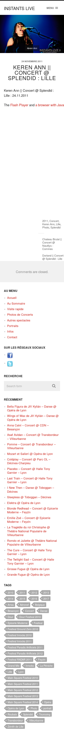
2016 (34, 598)
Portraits (12, 326)
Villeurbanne (36, 720)
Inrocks (30, 665)
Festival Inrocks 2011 (20, 641)
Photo (45, 227)
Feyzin (42, 659)
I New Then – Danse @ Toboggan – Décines (30, 489)
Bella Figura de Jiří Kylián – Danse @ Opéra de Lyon (31, 408)
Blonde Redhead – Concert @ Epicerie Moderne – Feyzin (32, 510)
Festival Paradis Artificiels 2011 (25, 647)
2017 (46, 598)
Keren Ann (48, 224)
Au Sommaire (16, 303)
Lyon (21, 671)
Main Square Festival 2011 (23, 684)
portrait (47, 708)
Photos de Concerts (20, 314)
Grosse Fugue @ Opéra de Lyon (28, 569)
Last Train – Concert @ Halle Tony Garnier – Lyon (29, 480)
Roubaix (12, 714)
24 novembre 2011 (32, 61)
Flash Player (19, 104)
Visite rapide (15, 309)
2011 (45, 221)
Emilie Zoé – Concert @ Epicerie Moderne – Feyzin (28, 520)
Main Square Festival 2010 (23, 678)
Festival (38, 623)
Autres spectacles (18, 320)
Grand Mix (13, 665)
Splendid (55, 227)
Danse (43, 611)
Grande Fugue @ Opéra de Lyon (28, 574)
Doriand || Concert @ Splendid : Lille (52, 257)
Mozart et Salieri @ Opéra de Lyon (30, 453)
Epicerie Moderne (18, 623)
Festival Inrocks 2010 (20, 635)
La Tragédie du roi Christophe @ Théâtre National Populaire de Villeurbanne (28, 531)
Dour (10, 617)
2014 (10, 598)
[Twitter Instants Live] (10, 365)
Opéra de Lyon (16, 708)
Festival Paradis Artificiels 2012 (25, 653)
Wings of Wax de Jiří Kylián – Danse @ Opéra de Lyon (33, 418)
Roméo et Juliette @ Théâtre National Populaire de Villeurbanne (32, 542)
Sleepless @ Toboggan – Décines (29, 497)
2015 (22, 598)
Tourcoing (44, 714)
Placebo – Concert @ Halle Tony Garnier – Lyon (28, 471)
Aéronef (24, 604)
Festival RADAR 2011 (20, 659)
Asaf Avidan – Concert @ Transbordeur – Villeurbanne (33, 436)
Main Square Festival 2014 (23, 702)
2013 (46, 592)
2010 (10, 592)
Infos (10, 331)
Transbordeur (15, 720)
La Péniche (46, 665)
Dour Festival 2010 (30, 617)
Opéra (47, 702)
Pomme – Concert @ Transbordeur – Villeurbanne (31, 446)
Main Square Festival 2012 (23, 690)
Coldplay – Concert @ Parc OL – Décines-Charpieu (28, 461)
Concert (54, 221)
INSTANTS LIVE (19, 8)
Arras (11, 604)
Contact (12, 337)
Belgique (40, 604)
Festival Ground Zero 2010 (23, 629)
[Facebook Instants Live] (10, 357)
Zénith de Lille (15, 726)
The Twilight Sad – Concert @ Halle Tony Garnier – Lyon (30, 561)
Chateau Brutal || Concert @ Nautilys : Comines (52, 244)
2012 (34, 592)
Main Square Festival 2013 (23, 696)
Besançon (13, 611)
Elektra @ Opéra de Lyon (23, 503)
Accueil (12, 297)
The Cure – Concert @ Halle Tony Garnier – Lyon (29, 552)
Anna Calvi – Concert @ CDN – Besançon (28, 427)
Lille (58, 224)
